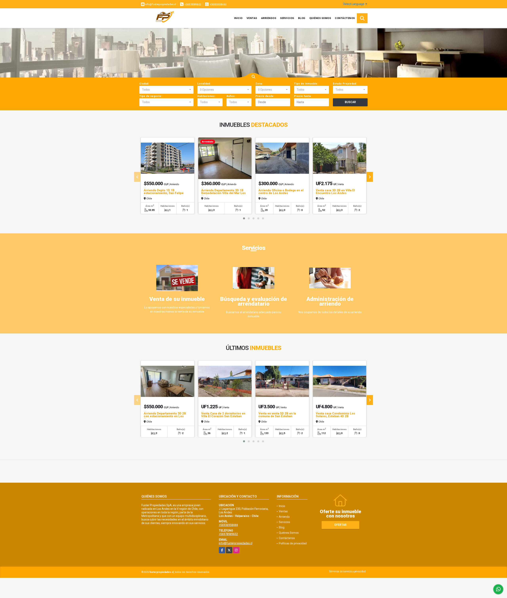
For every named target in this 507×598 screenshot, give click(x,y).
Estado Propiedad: (345, 83)
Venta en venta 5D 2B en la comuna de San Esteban (277, 415)
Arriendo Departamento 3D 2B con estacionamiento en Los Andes (165, 416)
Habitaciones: (206, 96)
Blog (301, 18)
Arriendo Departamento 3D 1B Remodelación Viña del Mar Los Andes (223, 193)
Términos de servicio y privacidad (347, 571)
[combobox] (166, 90)
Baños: (231, 96)
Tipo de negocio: (150, 96)
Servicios (287, 18)
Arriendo (284, 516)
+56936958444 (218, 4)
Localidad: (204, 83)
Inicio (238, 18)
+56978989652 (193, 4)
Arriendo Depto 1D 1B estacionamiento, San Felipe (164, 192)
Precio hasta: (303, 96)
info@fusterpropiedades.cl (235, 543)
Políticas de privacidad (293, 543)
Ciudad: (144, 83)
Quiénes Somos (320, 18)
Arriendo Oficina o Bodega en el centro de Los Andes (280, 192)
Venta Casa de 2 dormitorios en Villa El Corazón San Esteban (223, 415)
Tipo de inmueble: (306, 83)
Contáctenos (345, 18)
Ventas (252, 18)
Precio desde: (264, 96)
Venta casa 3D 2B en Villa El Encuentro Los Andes (335, 192)
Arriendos (268, 18)
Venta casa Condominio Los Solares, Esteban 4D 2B (335, 415)
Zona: (259, 83)
